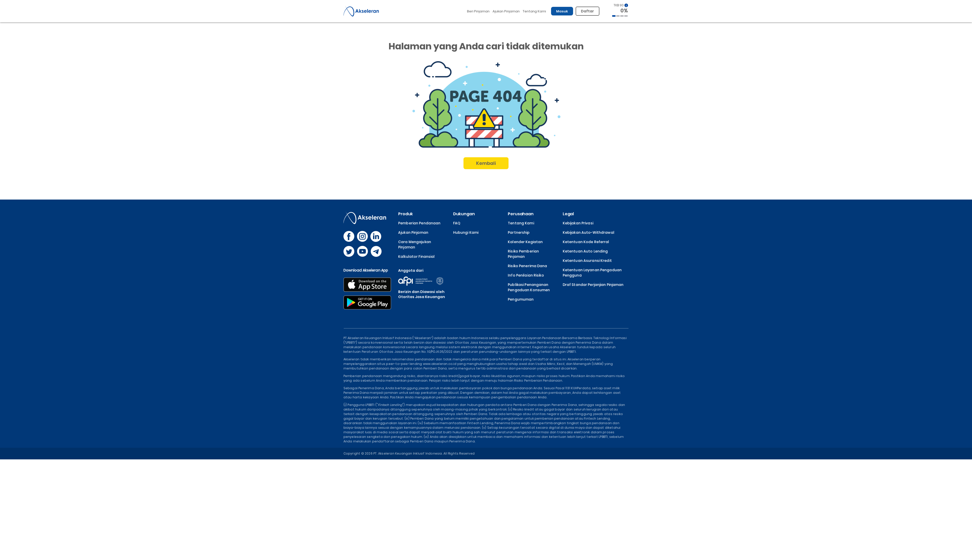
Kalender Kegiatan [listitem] (525, 241)
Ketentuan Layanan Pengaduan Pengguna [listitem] (592, 272)
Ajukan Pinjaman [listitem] (413, 232)
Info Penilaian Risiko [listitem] (526, 275)
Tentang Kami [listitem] (521, 223)
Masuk (562, 11)
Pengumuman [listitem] (521, 299)
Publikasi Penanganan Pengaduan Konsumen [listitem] (529, 287)
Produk (405, 214)
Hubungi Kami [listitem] (465, 232)
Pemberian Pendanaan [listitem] (419, 223)
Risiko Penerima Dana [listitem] (527, 265)
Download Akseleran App (365, 270)
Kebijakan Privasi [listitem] (578, 223)
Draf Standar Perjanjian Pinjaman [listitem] (593, 284)
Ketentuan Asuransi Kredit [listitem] (587, 260)
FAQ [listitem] (456, 223)
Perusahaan (521, 214)
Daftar (587, 11)
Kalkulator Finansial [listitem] (416, 256)
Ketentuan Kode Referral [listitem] (586, 241)
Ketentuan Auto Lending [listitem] (585, 251)
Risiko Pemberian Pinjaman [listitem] (523, 254)
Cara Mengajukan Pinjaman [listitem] (414, 244)
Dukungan (464, 214)
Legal (568, 214)
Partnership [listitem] (519, 232)
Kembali (486, 163)
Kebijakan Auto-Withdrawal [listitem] (588, 232)
